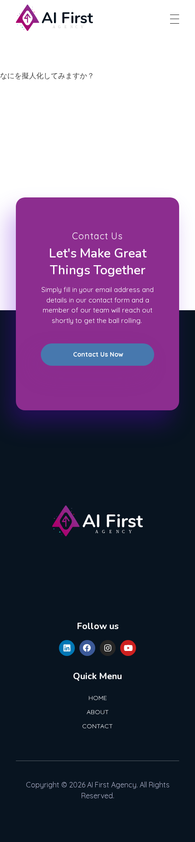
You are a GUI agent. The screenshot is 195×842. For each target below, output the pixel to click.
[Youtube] (128, 648)
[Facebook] (87, 648)
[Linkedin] (67, 648)
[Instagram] (108, 648)
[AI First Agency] (54, 18)
